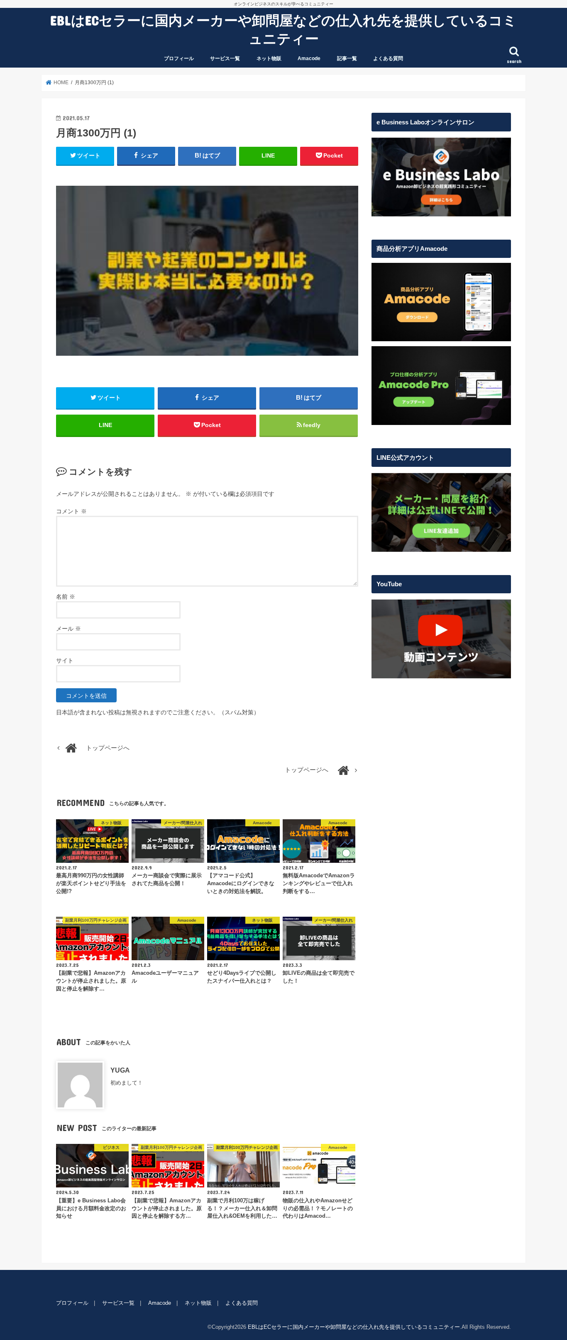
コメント (71, 511)
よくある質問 (388, 58)
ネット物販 (269, 58)
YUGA (120, 1070)
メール (68, 628)
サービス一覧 (225, 58)
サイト (64, 660)
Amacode (309, 58)
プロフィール (179, 58)
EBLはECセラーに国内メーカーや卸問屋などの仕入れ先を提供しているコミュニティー (283, 29)
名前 (65, 596)
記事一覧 (347, 58)
